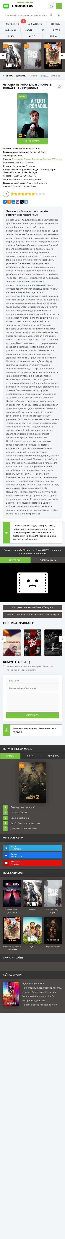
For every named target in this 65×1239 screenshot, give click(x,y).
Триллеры (37, 159)
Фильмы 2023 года (52, 159)
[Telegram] (26, 202)
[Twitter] (22, 202)
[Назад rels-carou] (3, 639)
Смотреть (34, 141)
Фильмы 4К (10, 30)
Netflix (10, 756)
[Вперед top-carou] (62, 56)
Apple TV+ (53, 756)
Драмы (27, 159)
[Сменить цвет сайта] (59, 15)
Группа (16, 855)
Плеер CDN (15, 560)
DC (43, 30)
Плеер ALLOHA (48, 560)
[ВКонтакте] (5, 202)
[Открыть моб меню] (59, 6)
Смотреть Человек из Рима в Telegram (32, 607)
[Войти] (51, 6)
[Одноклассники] (9, 202)
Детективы (17, 159)
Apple (32, 36)
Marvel (28, 30)
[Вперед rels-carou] (62, 639)
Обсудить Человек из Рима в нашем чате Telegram (33, 614)
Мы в (16, 847)
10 (43, 194)
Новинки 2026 (14, 23)
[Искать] (50, 15)
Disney (11, 36)
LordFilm (22, 5)
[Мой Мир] (13, 202)
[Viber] (17, 202)
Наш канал (15, 862)
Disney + (31, 756)
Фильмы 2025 (35, 24)
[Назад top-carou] (3, 56)
